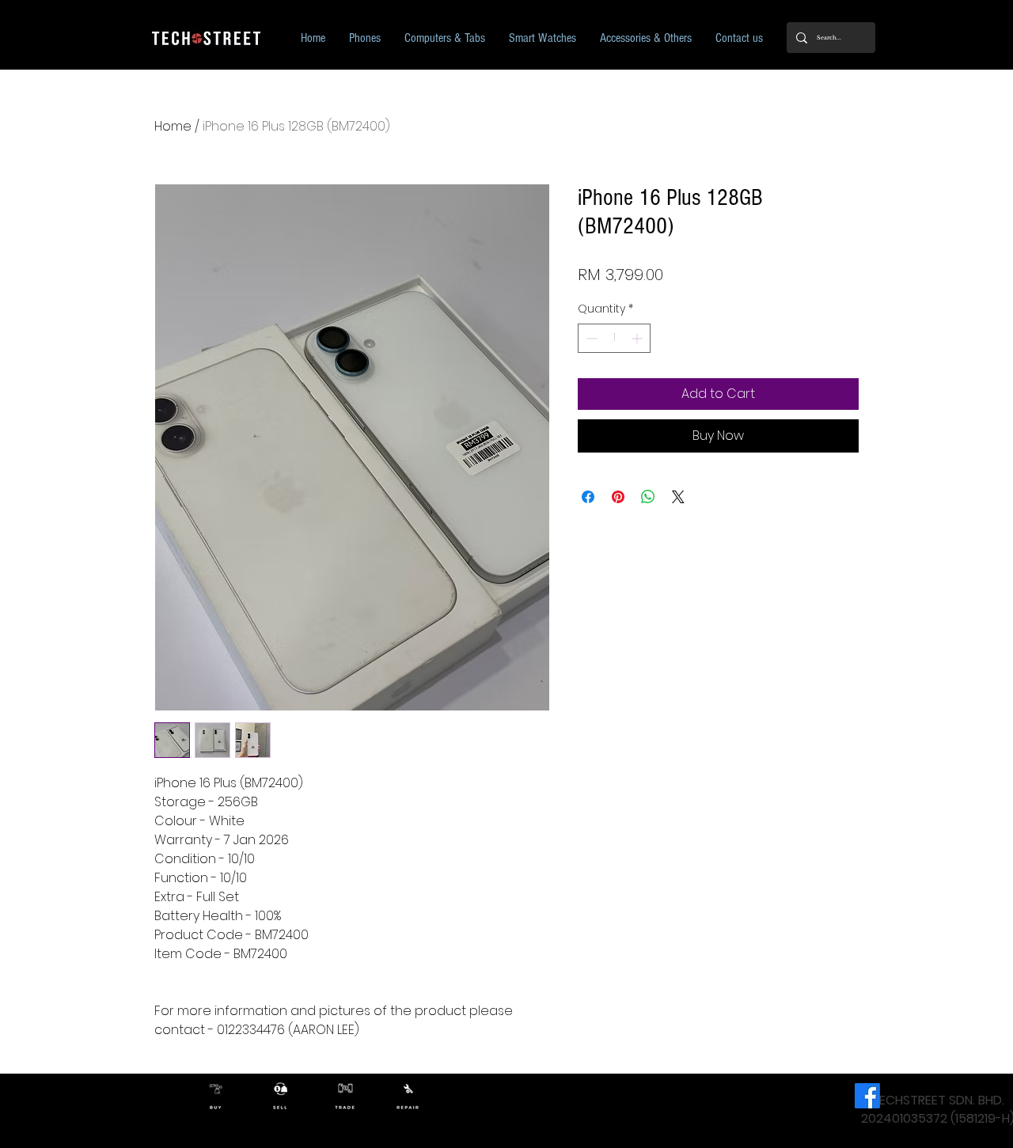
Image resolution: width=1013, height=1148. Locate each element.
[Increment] (638, 338)
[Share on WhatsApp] (648, 496)
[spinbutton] (614, 338)
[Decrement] (590, 338)
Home (173, 126)
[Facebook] (867, 1095)
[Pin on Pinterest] (618, 496)
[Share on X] (678, 496)
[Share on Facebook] (588, 496)
